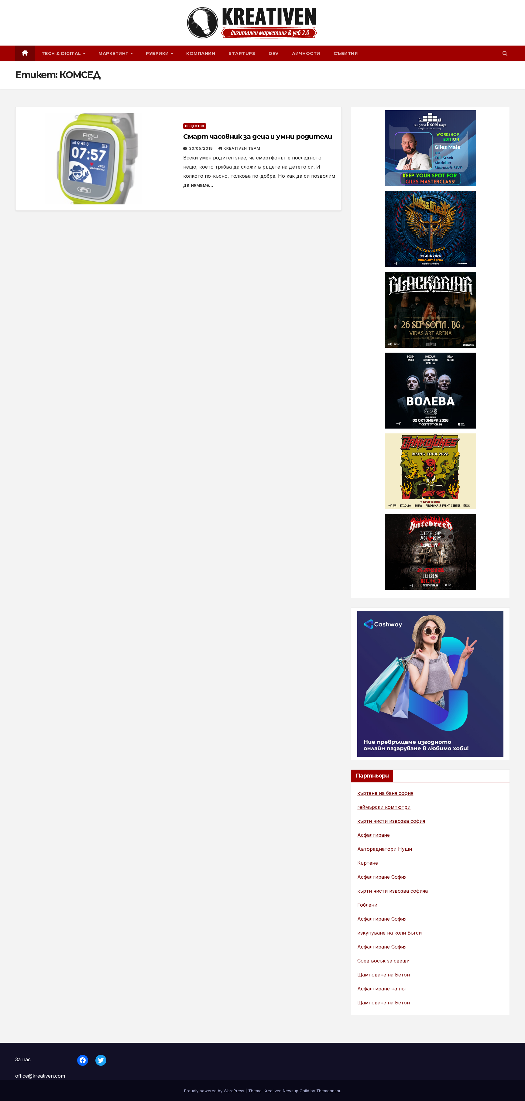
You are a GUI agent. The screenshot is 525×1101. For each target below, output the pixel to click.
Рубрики (158, 53)
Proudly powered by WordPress (214, 1090)
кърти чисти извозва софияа (392, 891)
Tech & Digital (62, 53)
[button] (505, 53)
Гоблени (367, 905)
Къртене (367, 863)
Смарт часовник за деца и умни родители (257, 136)
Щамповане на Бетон (383, 975)
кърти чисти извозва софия (391, 821)
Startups (241, 53)
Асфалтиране (373, 835)
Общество (194, 126)
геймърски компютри (383, 807)
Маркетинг (114, 53)
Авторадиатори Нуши (384, 849)
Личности (306, 53)
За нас (23, 1059)
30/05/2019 (201, 148)
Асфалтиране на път (382, 989)
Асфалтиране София (382, 877)
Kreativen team (242, 148)
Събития (346, 53)
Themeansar (328, 1090)
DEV (274, 53)
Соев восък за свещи (383, 961)
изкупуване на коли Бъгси (389, 933)
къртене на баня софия (385, 793)
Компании (200, 53)
